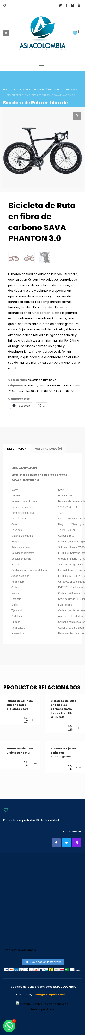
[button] (77, 116)
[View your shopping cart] (77, 34)
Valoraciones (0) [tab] (48, 449)
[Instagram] (73, 5)
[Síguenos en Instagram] (76, 842)
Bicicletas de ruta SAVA (40, 380)
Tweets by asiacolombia (19, 950)
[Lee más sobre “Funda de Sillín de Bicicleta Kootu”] (26, 764)
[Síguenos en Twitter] (66, 842)
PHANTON (46, 391)
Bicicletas (30, 385)
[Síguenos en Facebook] (56, 842)
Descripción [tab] (16, 449)
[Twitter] (60, 5)
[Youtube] (79, 5)
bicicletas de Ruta (51, 385)
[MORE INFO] (34, 720)
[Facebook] (66, 5)
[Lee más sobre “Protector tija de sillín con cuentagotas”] (70, 768)
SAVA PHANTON (64, 391)
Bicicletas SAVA (28, 391)
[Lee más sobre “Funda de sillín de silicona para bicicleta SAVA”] (26, 720)
